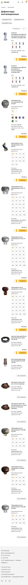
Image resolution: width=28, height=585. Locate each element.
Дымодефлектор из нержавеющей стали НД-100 (17, 145)
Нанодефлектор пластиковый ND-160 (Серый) (17, 102)
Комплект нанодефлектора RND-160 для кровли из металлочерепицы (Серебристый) (18, 69)
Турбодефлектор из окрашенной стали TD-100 (18, 288)
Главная (3, 7)
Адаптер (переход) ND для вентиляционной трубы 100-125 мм (18, 338)
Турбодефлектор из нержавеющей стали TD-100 (18, 188)
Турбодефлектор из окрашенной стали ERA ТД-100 (17, 468)
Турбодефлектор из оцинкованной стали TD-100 (18, 238)
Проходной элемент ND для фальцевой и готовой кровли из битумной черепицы (18, 406)
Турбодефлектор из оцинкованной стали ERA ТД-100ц (18, 506)
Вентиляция (11, 7)
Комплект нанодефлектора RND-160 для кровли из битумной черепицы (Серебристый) (18, 35)
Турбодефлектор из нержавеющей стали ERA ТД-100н (18, 430)
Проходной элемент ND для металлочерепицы (18, 383)
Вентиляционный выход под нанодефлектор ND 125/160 (18, 361)
